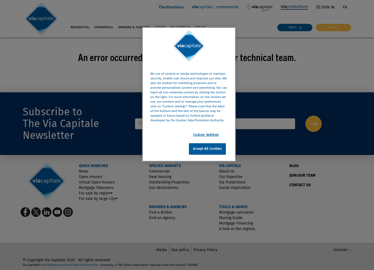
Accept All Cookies (207, 149)
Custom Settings (206, 135)
